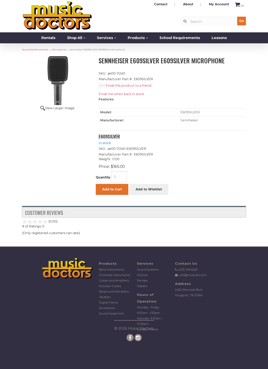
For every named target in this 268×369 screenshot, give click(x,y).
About (188, 4)
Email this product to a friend (128, 85)
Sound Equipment (111, 313)
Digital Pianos (108, 302)
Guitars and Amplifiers (114, 280)
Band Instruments (111, 269)
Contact (160, 4)
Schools (142, 275)
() (242, 5)
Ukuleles (104, 297)
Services (105, 38)
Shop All (75, 38)
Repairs (142, 286)
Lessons (219, 38)
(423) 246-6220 (188, 269)
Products (137, 38)
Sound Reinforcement (35, 49)
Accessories (107, 308)
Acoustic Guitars (110, 286)
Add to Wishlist (149, 189)
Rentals (48, 38)
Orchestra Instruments (114, 275)
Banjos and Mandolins (114, 291)
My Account (219, 4)
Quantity (103, 177)
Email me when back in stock (121, 94)
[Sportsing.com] (67, 15)
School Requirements (180, 38)
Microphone (59, 49)
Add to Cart (112, 189)
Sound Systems (148, 269)
